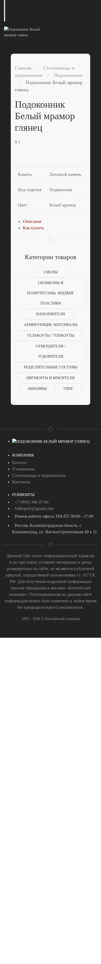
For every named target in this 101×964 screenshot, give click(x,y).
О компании (23, 469)
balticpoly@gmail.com (34, 508)
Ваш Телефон (16, 675)
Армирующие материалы (50, 325)
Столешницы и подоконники (39, 475)
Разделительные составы (50, 367)
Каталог (19, 462)
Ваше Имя (13, 652)
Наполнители (50, 314)
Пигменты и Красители (50, 378)
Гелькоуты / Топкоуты (50, 336)
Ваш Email (14, 698)
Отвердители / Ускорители (50, 351)
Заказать (23, 724)
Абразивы (37, 389)
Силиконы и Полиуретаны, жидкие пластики (50, 293)
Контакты (21, 482)
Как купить (33, 228)
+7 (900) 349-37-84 (31, 502)
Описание (32, 221)
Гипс (69, 389)
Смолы (51, 272)
